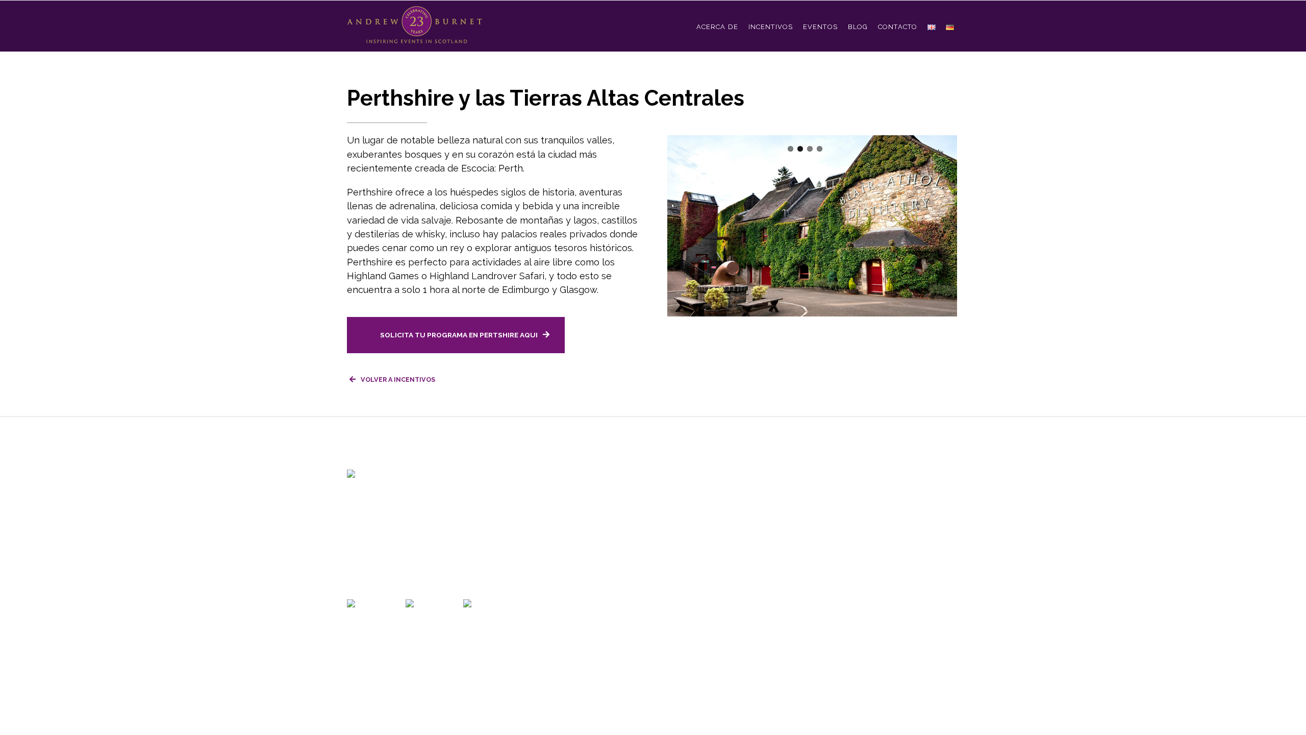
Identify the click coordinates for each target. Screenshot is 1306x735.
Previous (684, 245)
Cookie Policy (593, 577)
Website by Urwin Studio (667, 577)
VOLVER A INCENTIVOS (398, 379)
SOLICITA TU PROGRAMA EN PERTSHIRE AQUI (459, 335)
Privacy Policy (538, 577)
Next (703, 245)
